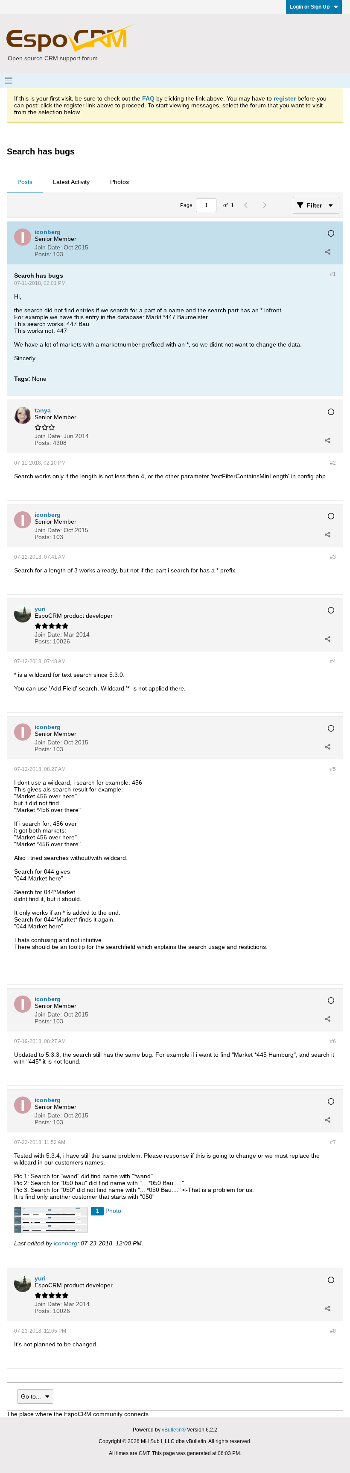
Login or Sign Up (310, 7)
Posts (25, 181)
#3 (333, 557)
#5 (333, 769)
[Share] (327, 252)
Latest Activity (71, 181)
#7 (333, 1142)
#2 (333, 463)
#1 (333, 274)
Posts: (43, 254)
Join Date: (48, 247)
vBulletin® (174, 1430)
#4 (333, 661)
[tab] (25, 182)
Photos (119, 181)
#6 (333, 1041)
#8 (333, 1331)
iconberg (65, 1243)
